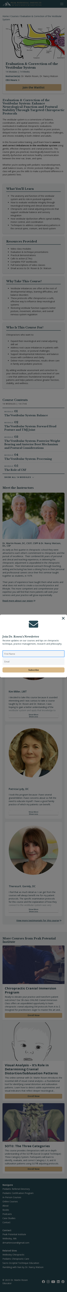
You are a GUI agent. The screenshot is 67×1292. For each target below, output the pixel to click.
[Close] (63, 618)
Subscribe (33, 670)
